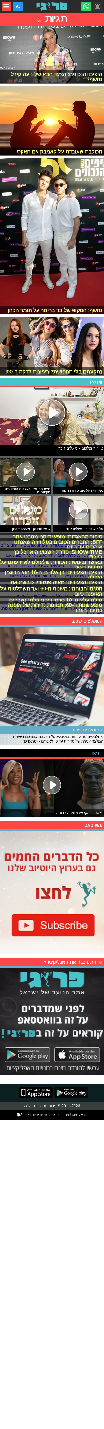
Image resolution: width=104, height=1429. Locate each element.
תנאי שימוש (79, 1114)
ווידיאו (96, 382)
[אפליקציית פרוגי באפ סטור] (36, 1092)
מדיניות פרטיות (59, 1114)
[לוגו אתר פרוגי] (52, 6)
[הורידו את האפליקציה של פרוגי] (52, 1020)
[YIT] (32, 1114)
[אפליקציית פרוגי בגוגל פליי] (70, 1092)
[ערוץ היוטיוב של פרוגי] (52, 891)
